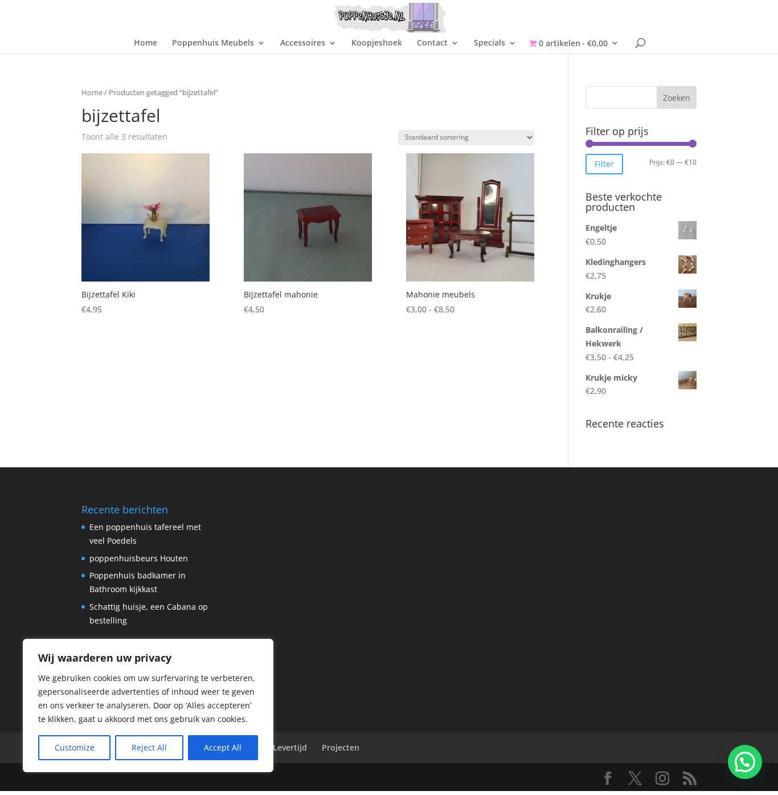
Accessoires (302, 43)
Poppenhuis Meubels (213, 43)
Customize (75, 747)
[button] (745, 762)
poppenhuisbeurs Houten (138, 558)
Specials (489, 43)
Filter (604, 163)
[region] (148, 705)
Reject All (149, 747)
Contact (432, 43)
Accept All (222, 747)
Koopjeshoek (376, 43)
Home (145, 43)
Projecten (340, 747)
